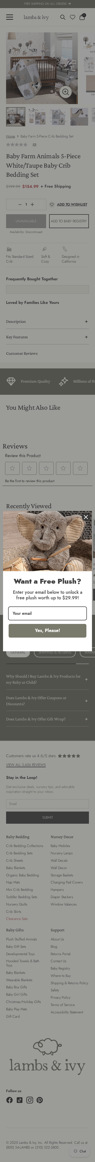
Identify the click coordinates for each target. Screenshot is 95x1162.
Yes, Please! (47, 630)
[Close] (86, 517)
